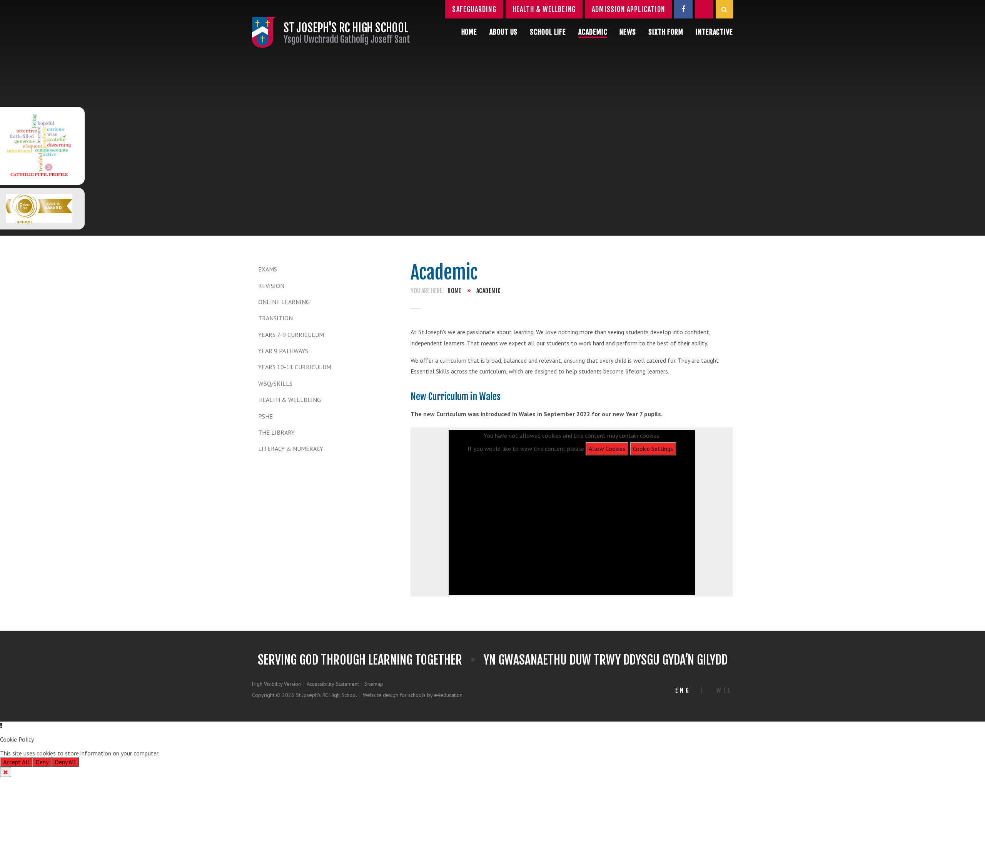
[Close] (5, 772)
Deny (41, 762)
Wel (724, 690)
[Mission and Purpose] (39, 146)
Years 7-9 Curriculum (291, 334)
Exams (267, 269)
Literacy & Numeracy (290, 448)
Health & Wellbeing (289, 400)
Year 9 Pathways (283, 351)
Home (454, 291)
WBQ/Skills (275, 383)
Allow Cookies (607, 448)
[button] (492, 725)
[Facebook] (683, 9)
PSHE (265, 416)
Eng (683, 690)
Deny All (65, 762)
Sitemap (373, 683)
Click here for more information (201, 753)
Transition (275, 318)
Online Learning (284, 302)
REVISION (271, 286)
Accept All (16, 762)
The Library (276, 432)
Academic (488, 291)
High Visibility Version (276, 683)
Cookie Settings (653, 448)
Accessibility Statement (333, 683)
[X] (704, 9)
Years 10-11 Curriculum (294, 367)
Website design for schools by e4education (412, 695)
